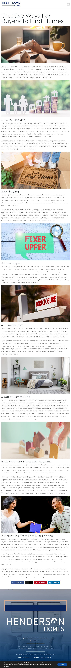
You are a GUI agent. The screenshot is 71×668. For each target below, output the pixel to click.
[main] (35, 298)
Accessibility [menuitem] (47, 657)
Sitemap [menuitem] (36, 657)
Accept (62, 664)
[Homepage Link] (35, 624)
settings (6, 666)
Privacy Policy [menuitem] (24, 657)
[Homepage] (11, 4)
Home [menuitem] (35, 603)
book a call (35, 608)
